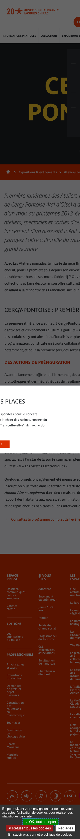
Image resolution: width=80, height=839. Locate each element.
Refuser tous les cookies (31, 828)
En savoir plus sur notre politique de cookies (40, 834)
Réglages (65, 828)
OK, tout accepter (42, 822)
